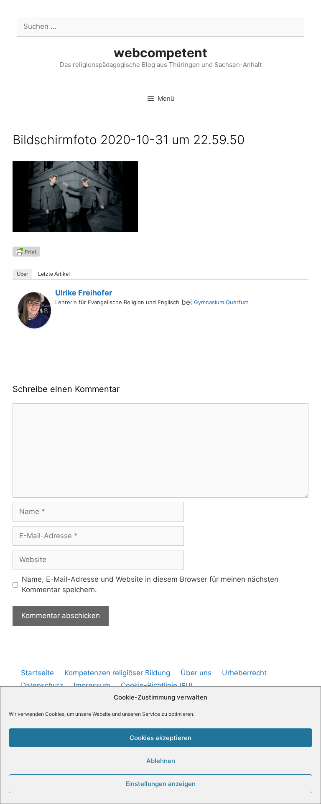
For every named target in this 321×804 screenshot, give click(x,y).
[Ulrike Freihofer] (34, 326)
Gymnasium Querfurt (221, 302)
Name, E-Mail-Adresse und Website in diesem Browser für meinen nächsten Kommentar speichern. (150, 584)
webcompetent (160, 52)
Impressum (92, 685)
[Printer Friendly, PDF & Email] (26, 250)
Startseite (37, 673)
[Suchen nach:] (160, 26)
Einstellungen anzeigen (160, 784)
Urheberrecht (244, 673)
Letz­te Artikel (54, 274)
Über (22, 274)
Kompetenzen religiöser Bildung (117, 673)
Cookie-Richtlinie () (157, 685)
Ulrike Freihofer (83, 292)
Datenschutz (42, 685)
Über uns (196, 673)
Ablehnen (160, 761)
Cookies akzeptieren (160, 738)
